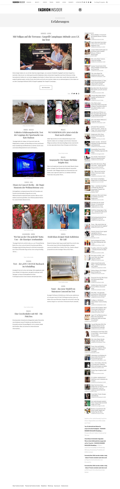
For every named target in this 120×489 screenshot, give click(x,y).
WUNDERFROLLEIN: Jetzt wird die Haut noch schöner (63, 133)
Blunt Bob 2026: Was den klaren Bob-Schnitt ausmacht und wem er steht (99, 89)
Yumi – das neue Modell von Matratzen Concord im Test (63, 290)
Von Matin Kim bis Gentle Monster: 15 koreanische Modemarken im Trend (97, 204)
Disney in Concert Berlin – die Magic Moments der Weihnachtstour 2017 (28, 186)
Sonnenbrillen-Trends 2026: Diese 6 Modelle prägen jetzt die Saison (99, 151)
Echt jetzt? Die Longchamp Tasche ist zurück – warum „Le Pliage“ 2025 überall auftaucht (98, 128)
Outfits (31, 129)
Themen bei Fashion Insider (32, 486)
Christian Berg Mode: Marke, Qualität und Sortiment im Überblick (98, 97)
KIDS (31, 182)
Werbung (50, 486)
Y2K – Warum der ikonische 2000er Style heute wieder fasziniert (98, 173)
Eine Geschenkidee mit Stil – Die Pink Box (29, 315)
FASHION (29, 2)
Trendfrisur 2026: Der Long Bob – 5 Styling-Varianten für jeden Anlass (99, 249)
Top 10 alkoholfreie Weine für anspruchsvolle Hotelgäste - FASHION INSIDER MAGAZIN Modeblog (95, 429)
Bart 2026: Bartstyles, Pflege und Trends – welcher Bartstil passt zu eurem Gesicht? (98, 165)
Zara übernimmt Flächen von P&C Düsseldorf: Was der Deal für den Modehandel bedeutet (98, 113)
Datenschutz (64, 486)
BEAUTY (37, 2)
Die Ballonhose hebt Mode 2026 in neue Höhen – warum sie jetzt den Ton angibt (99, 333)
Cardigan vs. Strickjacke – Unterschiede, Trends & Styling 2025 (99, 301)
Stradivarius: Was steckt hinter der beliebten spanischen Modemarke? (99, 196)
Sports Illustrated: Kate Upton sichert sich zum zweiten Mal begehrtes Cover (98, 44)
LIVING (64, 2)
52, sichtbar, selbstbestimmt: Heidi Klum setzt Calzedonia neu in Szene (99, 379)
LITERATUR (78, 2)
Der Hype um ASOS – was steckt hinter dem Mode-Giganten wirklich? (97, 257)
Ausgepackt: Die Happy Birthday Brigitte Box (63, 161)
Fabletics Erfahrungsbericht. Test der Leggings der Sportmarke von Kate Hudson (28, 135)
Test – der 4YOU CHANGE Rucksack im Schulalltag (28, 265)
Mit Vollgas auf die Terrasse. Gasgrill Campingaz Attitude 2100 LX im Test (46, 38)
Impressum (57, 486)
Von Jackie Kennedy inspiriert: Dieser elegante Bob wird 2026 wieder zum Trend (99, 403)
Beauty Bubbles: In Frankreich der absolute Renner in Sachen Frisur (98, 36)
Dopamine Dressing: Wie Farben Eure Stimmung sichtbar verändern (99, 279)
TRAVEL (51, 2)
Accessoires (26, 233)
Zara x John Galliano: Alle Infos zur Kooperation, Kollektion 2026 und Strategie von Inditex (99, 364)
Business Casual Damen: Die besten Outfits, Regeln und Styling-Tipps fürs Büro (98, 410)
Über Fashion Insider (18, 486)
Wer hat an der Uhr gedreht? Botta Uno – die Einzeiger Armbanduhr (28, 238)
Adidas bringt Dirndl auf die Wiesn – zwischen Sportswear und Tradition (98, 264)
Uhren (33, 233)
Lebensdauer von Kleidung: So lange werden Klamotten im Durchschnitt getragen (98, 357)
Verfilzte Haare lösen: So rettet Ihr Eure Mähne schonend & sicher (99, 286)
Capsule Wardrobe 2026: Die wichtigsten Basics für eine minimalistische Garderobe (98, 326)
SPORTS (58, 2)
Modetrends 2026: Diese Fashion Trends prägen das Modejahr (98, 136)
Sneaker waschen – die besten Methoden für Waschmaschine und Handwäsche (98, 143)
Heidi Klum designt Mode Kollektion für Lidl (63, 238)
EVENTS (45, 2)
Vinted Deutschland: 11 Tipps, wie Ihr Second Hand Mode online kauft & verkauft (98, 82)
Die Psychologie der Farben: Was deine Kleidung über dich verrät (98, 242)
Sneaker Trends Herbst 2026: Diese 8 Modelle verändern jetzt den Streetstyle (99, 67)
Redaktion (44, 486)
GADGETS (71, 2)
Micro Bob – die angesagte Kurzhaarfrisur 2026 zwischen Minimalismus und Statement (98, 294)
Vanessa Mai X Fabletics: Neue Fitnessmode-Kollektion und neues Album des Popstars (99, 309)
